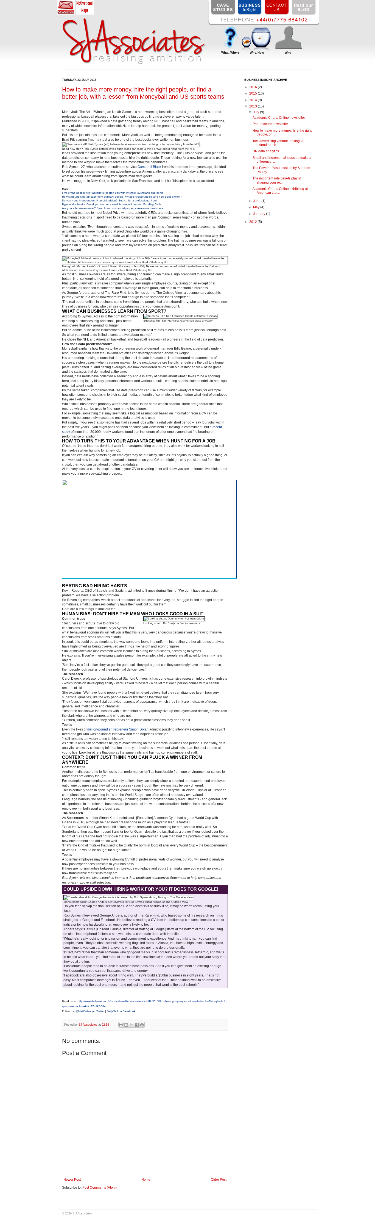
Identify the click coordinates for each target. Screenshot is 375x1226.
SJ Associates (88, 1024)
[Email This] (121, 1025)
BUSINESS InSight (250, 7)
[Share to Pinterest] (142, 1025)
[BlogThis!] (126, 1025)
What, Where (230, 52)
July (256, 112)
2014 (253, 100)
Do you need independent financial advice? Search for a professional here (109, 200)
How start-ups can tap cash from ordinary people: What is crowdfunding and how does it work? (122, 196)
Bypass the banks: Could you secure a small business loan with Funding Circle (111, 204)
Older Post (218, 1179)
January (259, 214)
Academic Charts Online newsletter (279, 118)
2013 (253, 106)
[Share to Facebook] (136, 1025)
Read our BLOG (304, 7)
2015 (253, 93)
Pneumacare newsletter (270, 124)
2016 (253, 87)
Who (288, 52)
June (257, 201)
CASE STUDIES (223, 7)
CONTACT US (277, 7)
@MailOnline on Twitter (89, 1011)
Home (145, 1179)
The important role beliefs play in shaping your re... (277, 180)
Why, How (257, 52)
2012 (253, 222)
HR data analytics (266, 151)
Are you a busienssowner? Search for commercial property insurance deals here (112, 208)
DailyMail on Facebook (121, 1011)
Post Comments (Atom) (99, 1187)
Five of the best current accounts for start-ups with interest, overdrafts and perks (112, 192)
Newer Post (72, 1179)
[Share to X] (131, 1025)
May (256, 207)
